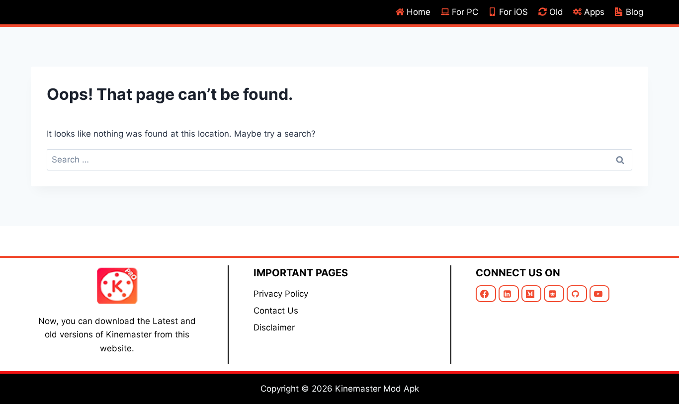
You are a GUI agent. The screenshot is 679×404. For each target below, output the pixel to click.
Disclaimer (274, 327)
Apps (594, 12)
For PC (465, 12)
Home (418, 12)
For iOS (513, 12)
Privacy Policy (281, 294)
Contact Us (276, 311)
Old (556, 12)
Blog (634, 12)
